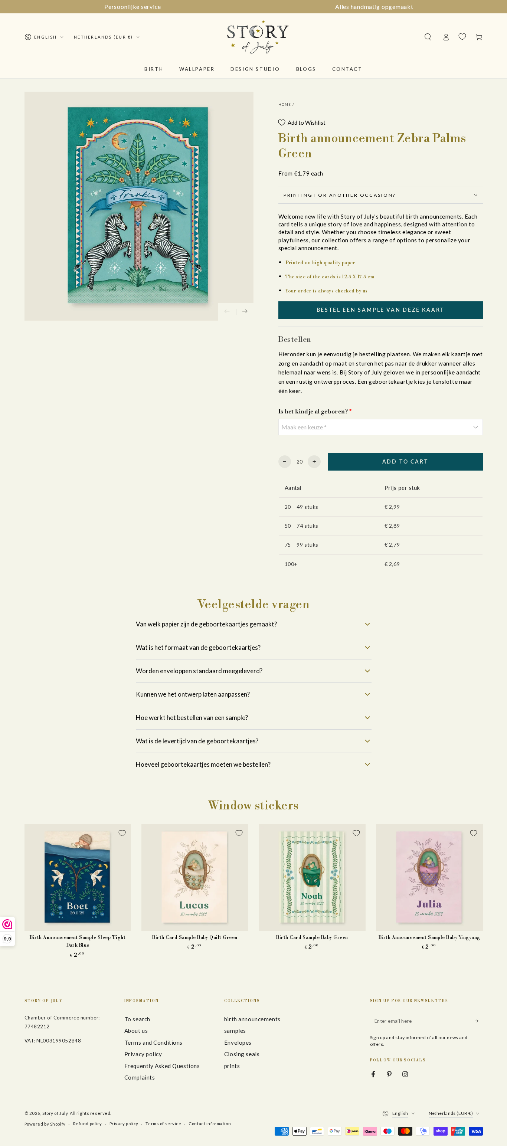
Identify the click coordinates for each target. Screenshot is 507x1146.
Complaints (139, 1077)
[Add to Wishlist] (122, 833)
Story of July (55, 1113)
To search (137, 1019)
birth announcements (252, 1019)
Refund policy (87, 1123)
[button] (428, 37)
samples (235, 1030)
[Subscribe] (479, 1021)
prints (232, 1065)
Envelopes (238, 1042)
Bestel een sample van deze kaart (381, 310)
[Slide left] (227, 312)
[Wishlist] (462, 37)
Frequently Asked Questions (162, 1065)
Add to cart (405, 461)
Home (284, 104)
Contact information (210, 1123)
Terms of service (163, 1123)
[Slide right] (245, 312)
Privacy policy (143, 1054)
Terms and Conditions (153, 1042)
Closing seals (241, 1054)
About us (136, 1030)
